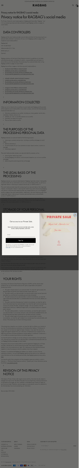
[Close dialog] (74, 215)
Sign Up (20, 240)
